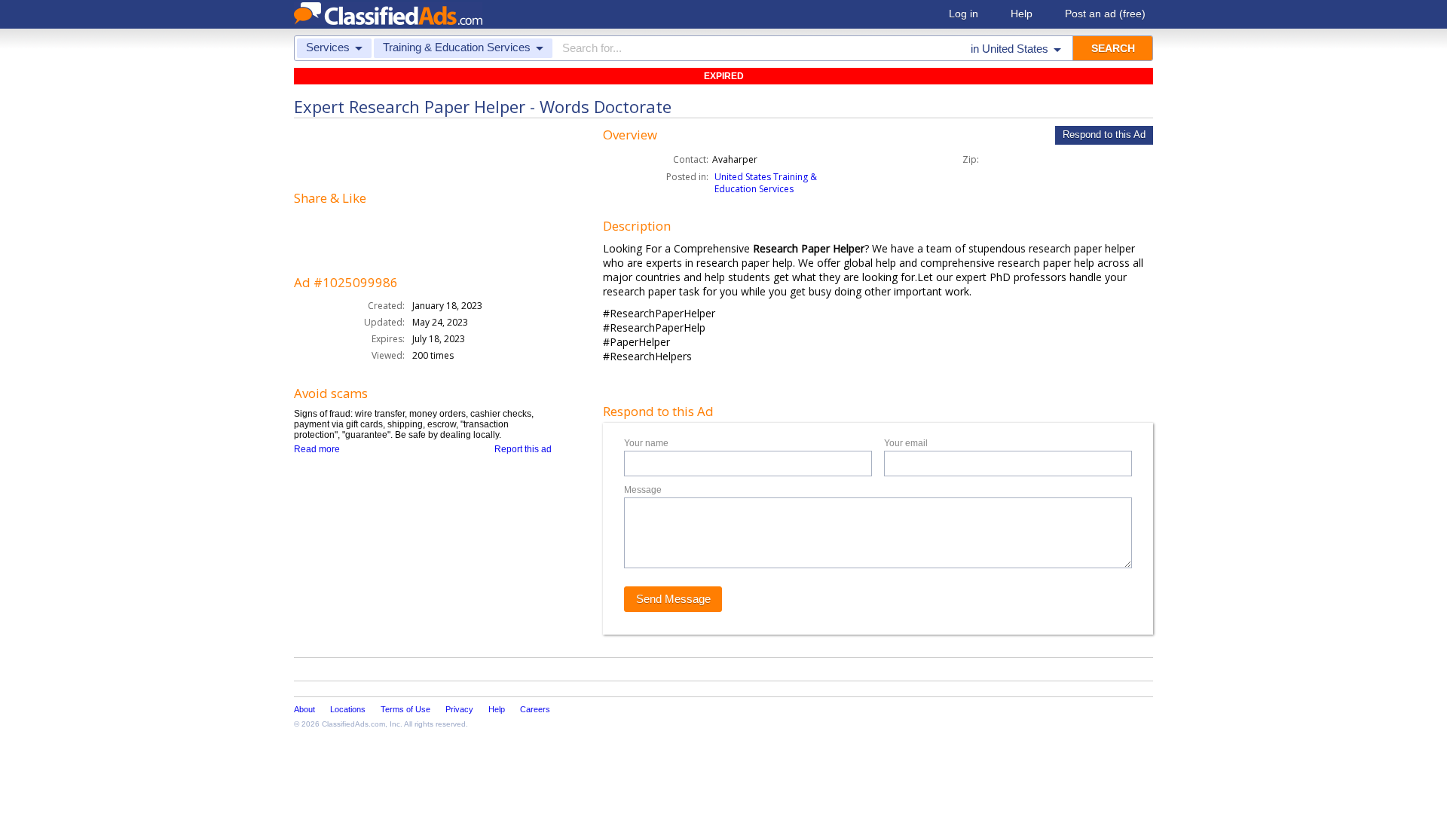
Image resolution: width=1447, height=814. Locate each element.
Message (643, 490)
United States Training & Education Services (765, 182)
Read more (317, 449)
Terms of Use (405, 709)
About (304, 709)
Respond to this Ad (1104, 134)
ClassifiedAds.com (353, 724)
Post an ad (1105, 14)
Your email (906, 443)
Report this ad (523, 449)
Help (1021, 14)
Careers (535, 709)
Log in (963, 14)
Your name (646, 443)
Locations (348, 709)
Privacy (459, 709)
